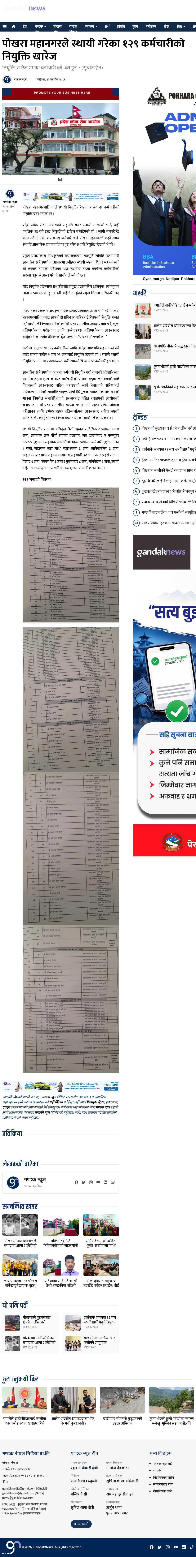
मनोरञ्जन (151, 27)
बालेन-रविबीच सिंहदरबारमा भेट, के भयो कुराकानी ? (73, 1421)
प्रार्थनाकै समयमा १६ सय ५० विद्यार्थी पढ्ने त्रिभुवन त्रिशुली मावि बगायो (100, 1322)
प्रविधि (121, 27)
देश (25, 27)
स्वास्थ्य (89, 27)
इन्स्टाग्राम (111, 1102)
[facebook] (76, 1182)
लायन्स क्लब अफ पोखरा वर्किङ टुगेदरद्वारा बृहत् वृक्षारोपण (20, 1285)
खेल (166, 27)
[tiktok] (192, 1547)
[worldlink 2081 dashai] (71, 196)
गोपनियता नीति (162, 1491)
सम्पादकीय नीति (163, 1484)
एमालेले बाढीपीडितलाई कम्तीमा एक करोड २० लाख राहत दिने (24, 1421)
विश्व (179, 27)
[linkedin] (105, 1182)
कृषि (135, 27)
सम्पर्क (157, 1471)
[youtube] (98, 1182)
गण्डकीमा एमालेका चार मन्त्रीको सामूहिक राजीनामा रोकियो (99, 1343)
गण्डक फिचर (73, 29)
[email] (112, 1182)
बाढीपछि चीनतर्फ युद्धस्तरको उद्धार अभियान (122, 1421)
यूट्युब (6, 1107)
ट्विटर (101, 1102)
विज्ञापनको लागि (163, 1478)
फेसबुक (91, 1102)
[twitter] (83, 1182)
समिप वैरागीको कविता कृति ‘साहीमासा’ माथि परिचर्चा (101, 1246)
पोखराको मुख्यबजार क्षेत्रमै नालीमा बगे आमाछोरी (37, 1322)
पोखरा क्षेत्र (57, 29)
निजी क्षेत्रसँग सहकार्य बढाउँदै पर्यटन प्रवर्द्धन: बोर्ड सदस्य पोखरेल (101, 1285)
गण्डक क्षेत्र (39, 29)
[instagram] (91, 1182)
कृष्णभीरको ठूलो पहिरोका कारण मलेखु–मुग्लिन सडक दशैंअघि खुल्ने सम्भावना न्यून (171, 1423)
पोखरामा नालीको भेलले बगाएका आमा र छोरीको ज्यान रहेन (20, 1246)
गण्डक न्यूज (35, 1179)
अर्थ (107, 27)
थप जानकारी (81, 1524)
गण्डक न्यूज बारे (162, 1464)
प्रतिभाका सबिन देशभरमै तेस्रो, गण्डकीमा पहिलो (60, 1283)
